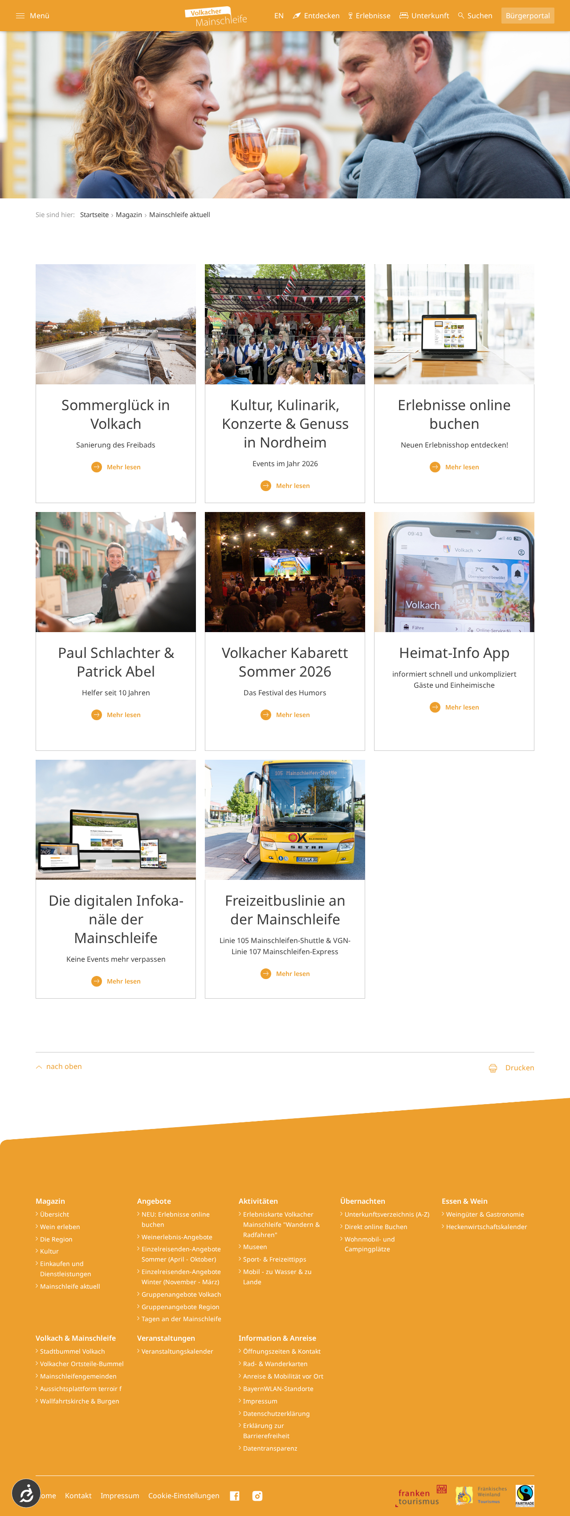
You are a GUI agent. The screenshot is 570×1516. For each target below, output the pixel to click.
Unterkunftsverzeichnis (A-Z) (387, 1214)
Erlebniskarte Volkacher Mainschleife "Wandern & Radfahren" (281, 1224)
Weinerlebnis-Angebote (177, 1237)
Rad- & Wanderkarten (275, 1363)
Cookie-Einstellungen (184, 1495)
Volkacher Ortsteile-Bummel (82, 1363)
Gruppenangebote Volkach (181, 1294)
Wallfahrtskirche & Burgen (79, 1401)
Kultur (49, 1251)
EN (279, 15)
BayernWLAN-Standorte (278, 1388)
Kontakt (78, 1495)
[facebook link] (235, 1496)
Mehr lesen (124, 467)
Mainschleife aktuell (70, 1286)
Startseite (94, 214)
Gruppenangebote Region (181, 1306)
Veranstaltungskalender (177, 1351)
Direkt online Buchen (376, 1226)
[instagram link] (257, 1496)
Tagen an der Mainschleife (181, 1318)
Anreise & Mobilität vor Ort (283, 1376)
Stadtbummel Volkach (72, 1351)
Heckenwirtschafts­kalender (486, 1226)
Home (46, 1495)
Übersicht (54, 1214)
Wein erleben (60, 1226)
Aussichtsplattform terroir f (81, 1388)
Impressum (260, 1401)
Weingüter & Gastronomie (485, 1214)
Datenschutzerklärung (276, 1413)
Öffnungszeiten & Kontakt (282, 1351)
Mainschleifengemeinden (78, 1376)
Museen (255, 1246)
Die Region (56, 1239)
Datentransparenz (270, 1448)
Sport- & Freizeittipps (274, 1259)
